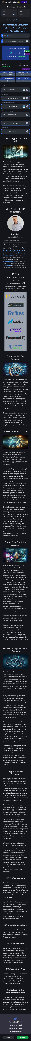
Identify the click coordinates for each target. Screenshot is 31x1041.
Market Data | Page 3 (15, 1028)
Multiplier (5, 127)
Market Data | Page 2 (15, 1025)
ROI (3, 119)
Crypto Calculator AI (12, 2)
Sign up (22, 1037)
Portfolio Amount (7, 86)
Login (8, 1037)
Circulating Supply (7, 111)
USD (24, 2)
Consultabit (7, 997)
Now (27, 51)
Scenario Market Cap (8, 102)
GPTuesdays (7, 265)
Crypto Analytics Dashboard (14, 20)
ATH (27, 54)
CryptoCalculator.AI (9, 261)
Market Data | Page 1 (15, 1022)
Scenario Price (6, 94)
